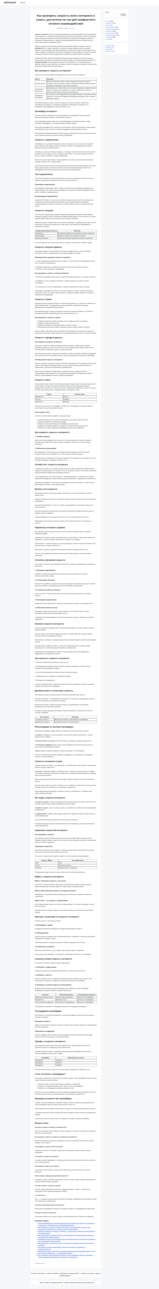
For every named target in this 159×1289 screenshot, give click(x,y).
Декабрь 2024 (110, 45)
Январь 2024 (110, 47)
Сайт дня (109, 37)
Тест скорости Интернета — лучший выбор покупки (55, 1253)
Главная (22, 2)
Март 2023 (109, 49)
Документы (109, 23)
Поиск (107, 12)
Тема (107, 39)
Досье (108, 25)
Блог (43, 1263)
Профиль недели (111, 35)
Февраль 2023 (110, 51)
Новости (108, 31)
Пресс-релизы (110, 33)
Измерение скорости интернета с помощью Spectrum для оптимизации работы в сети (66, 1251)
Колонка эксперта (111, 29)
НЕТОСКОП (10, 2)
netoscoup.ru (71, 28)
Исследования (110, 27)
